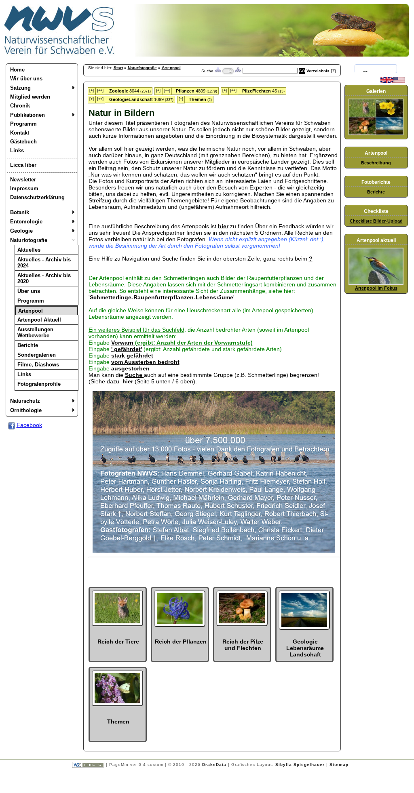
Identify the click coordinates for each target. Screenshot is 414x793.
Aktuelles (28, 250)
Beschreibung (376, 162)
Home (17, 70)
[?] (333, 71)
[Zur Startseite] (59, 54)
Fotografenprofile (39, 384)
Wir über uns (26, 79)
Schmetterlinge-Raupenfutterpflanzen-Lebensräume (161, 297)
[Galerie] (376, 133)
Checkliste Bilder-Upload (376, 221)
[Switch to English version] (392, 81)
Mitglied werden (30, 97)
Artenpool (30, 311)
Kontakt (19, 133)
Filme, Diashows (38, 365)
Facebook (29, 425)
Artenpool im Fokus (376, 288)
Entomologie (26, 222)
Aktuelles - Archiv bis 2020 (44, 278)
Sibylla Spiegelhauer (300, 764)
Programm (23, 124)
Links (17, 150)
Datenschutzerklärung (37, 197)
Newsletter (23, 180)
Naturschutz (25, 401)
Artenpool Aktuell (39, 320)
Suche (134, 375)
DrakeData (214, 764)
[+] (91, 90)
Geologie (21, 231)
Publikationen (27, 115)
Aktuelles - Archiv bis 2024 (44, 263)
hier (223, 226)
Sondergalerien (36, 355)
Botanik (19, 212)
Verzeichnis (318, 71)
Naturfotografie (28, 240)
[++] (100, 90)
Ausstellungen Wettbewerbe (35, 332)
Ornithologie (26, 410)
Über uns (28, 291)
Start (118, 67)
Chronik (20, 106)
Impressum (24, 188)
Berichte (27, 345)
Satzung (20, 88)
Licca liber (23, 165)
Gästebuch (23, 142)
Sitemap (339, 764)
